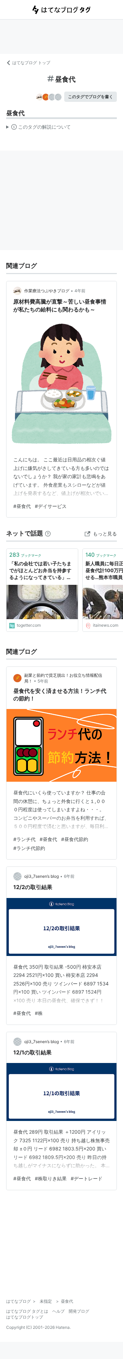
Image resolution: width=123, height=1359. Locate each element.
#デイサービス (51, 506)
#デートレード (86, 1178)
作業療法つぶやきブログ (46, 290)
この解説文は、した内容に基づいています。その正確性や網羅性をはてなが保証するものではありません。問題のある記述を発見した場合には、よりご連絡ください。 (38, 128)
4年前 (79, 290)
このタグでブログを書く (90, 96)
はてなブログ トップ (31, 62)
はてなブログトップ (24, 1317)
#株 (39, 1013)
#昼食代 (22, 506)
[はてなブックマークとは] (48, 533)
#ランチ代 (24, 839)
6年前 (69, 876)
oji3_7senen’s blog (41, 876)
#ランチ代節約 (29, 848)
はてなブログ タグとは (27, 1311)
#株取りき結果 (51, 1178)
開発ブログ (79, 1311)
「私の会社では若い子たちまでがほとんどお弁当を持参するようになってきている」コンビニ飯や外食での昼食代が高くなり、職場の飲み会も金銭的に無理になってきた (40, 570)
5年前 (43, 681)
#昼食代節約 (74, 839)
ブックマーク (25, 554)
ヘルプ (58, 1311)
